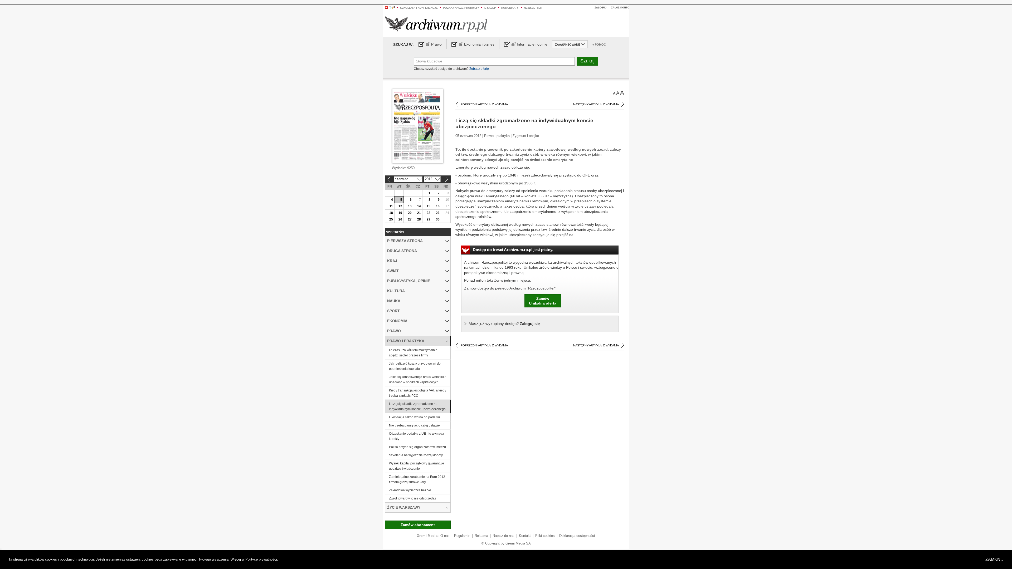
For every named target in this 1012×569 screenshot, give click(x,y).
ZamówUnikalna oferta (542, 300)
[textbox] (494, 61)
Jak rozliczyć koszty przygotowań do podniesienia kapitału (415, 366)
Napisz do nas (503, 536)
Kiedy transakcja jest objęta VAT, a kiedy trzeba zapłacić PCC (417, 393)
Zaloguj (600, 7)
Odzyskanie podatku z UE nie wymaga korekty (416, 436)
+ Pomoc (599, 44)
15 (428, 206)
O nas (445, 536)
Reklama (481, 536)
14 (419, 206)
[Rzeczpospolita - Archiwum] (436, 24)
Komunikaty (510, 7)
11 (391, 206)
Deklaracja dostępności (577, 536)
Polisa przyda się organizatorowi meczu (417, 447)
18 (391, 213)
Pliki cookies (545, 536)
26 (400, 219)
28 (419, 219)
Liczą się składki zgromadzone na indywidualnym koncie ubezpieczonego (417, 406)
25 (391, 219)
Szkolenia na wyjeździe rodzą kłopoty (416, 455)
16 (438, 206)
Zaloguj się (504, 323)
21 (419, 213)
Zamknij (994, 559)
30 (438, 219)
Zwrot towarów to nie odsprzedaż (412, 498)
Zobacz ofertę (479, 69)
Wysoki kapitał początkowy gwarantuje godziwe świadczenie (416, 466)
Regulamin (462, 536)
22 (428, 213)
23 (438, 213)
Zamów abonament (418, 525)
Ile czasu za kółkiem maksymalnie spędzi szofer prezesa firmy (413, 352)
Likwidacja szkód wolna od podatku (414, 417)
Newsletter (533, 7)
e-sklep (490, 7)
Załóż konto (620, 7)
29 (428, 219)
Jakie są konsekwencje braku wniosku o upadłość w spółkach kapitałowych (417, 379)
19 (400, 213)
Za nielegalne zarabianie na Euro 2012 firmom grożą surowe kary (417, 479)
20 (410, 213)
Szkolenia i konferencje (419, 7)
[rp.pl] (390, 7)
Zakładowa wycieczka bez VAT (411, 490)
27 (410, 219)
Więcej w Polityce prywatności (254, 559)
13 (410, 206)
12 (400, 206)
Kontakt (525, 536)
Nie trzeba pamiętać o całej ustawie (414, 425)
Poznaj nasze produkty (461, 7)
